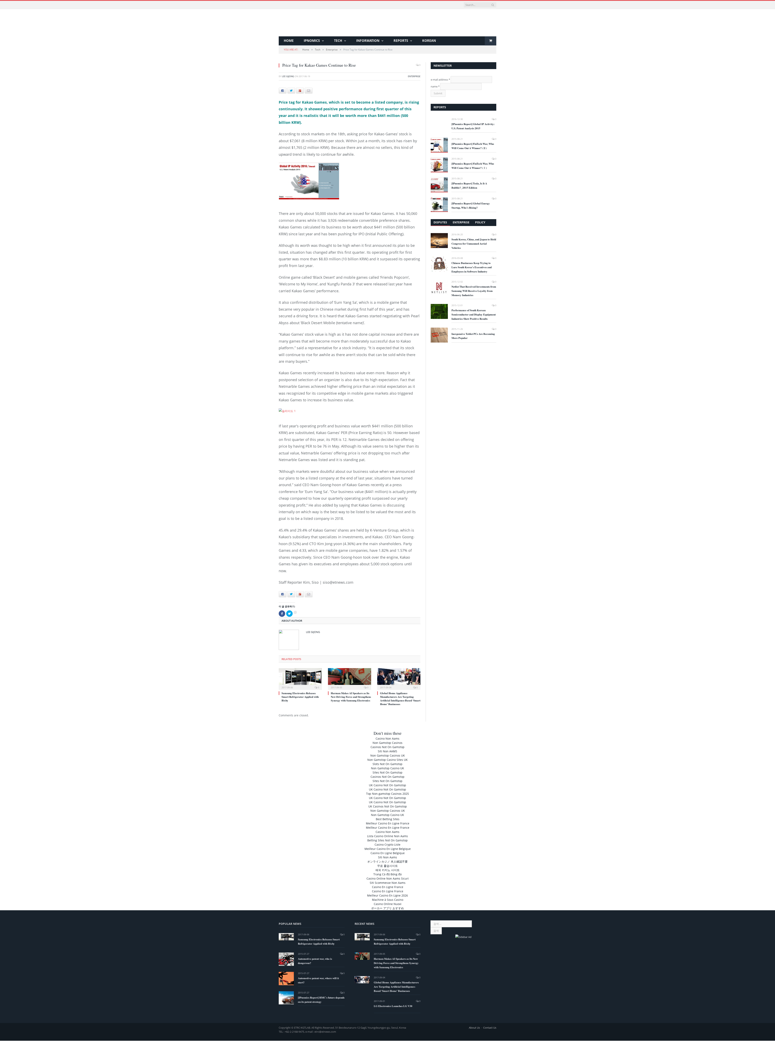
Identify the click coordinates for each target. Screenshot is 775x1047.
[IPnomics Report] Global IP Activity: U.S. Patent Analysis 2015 (472, 126)
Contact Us (489, 1027)
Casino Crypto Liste (387, 844)
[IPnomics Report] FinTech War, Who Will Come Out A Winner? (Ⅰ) (472, 166)
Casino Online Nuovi (387, 903)
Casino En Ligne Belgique (388, 852)
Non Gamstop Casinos (387, 742)
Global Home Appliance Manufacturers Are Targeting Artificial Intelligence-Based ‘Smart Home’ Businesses (400, 698)
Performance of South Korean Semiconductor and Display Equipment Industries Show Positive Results (473, 314)
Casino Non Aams (387, 738)
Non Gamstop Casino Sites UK (387, 759)
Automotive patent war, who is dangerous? (315, 960)
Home (289, 40)
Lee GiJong (288, 76)
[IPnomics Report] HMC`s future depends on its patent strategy (321, 999)
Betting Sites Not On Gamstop (387, 840)
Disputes (440, 222)
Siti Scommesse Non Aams (387, 882)
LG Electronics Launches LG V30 (393, 1005)
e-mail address (440, 79)
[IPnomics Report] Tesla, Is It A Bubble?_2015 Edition (469, 185)
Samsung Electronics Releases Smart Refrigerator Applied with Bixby (300, 696)
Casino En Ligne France (387, 886)
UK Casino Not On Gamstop (387, 784)
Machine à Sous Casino (387, 899)
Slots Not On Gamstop (387, 763)
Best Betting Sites (387, 818)
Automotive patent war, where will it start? (318, 980)
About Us (474, 1027)
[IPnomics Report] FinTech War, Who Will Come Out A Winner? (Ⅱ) (472, 146)
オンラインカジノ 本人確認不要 (387, 861)
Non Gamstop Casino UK (387, 767)
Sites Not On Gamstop (387, 772)
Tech (338, 40)
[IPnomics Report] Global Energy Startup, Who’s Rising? (470, 205)
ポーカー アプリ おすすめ (387, 907)
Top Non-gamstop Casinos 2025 (387, 793)
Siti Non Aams (387, 857)
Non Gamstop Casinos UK (387, 755)
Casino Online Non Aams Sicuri (388, 878)
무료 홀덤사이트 (387, 865)
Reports (401, 40)
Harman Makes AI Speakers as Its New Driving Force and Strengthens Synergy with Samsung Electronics (351, 696)
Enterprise (414, 76)
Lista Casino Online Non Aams (387, 835)
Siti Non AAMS (387, 751)
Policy (480, 222)
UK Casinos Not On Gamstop (387, 806)
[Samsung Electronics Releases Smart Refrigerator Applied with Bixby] (300, 678)
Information (367, 40)
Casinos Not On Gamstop (387, 746)
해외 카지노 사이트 (387, 869)
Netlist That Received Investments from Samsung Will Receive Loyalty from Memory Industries (473, 291)
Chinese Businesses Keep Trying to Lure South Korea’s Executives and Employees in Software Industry (471, 267)
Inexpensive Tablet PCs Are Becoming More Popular (473, 336)
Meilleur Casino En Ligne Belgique (387, 848)
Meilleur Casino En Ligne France (387, 823)
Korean (429, 40)
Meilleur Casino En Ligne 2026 (387, 895)
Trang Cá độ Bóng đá (387, 874)
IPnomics (312, 40)
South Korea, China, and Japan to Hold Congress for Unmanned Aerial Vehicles (473, 243)
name (435, 86)
